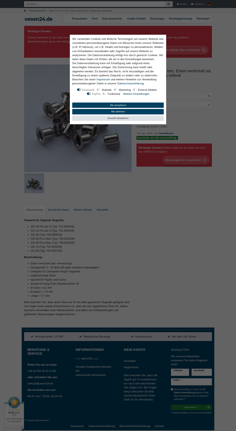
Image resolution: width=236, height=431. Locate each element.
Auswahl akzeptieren (118, 118)
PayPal (96, 93)
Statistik (107, 89)
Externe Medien (147, 89)
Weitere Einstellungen (136, 93)
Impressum (103, 79)
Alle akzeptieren (118, 105)
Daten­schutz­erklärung (130, 83)
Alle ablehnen (118, 111)
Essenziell (88, 89)
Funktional (114, 93)
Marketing (125, 89)
